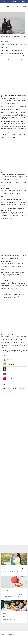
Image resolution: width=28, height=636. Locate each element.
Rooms (14, 1)
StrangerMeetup (22, 388)
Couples (4, 391)
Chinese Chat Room (12, 379)
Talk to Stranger (6, 388)
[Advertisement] (14, 78)
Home (4, 1)
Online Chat (14, 388)
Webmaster (25, 634)
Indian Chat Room (11, 359)
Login (23, 1)
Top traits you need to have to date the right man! (13, 568)
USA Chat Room (11, 364)
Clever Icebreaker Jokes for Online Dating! (11, 591)
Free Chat (10, 391)
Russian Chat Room (12, 374)
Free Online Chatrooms (13, 369)
